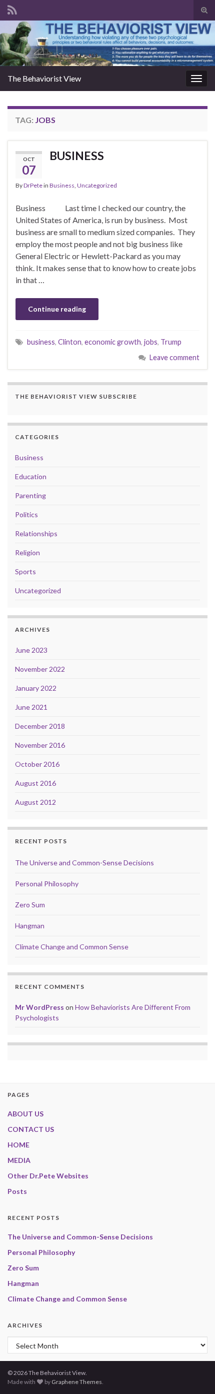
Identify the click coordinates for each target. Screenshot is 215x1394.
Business (62, 185)
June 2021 (31, 707)
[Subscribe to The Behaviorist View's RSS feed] (12, 8)
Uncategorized (97, 185)
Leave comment (175, 357)
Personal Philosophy (46, 883)
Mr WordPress (39, 1007)
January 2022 (35, 688)
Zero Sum (30, 904)
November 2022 (40, 669)
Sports (25, 571)
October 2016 (37, 764)
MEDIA (19, 1160)
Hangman (29, 925)
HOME (19, 1144)
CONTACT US (31, 1129)
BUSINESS (77, 156)
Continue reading (57, 309)
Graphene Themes (77, 1381)
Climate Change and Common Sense (71, 946)
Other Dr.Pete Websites (48, 1175)
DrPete (33, 185)
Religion (27, 552)
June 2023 (31, 650)
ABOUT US (26, 1113)
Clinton (70, 342)
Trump (171, 342)
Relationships (36, 533)
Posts (17, 1191)
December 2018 (40, 726)
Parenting (30, 495)
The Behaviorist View (44, 78)
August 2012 (35, 802)
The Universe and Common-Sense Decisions (84, 862)
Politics (26, 514)
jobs (151, 342)
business (41, 342)
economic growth (112, 342)
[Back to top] (192, 1371)
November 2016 (40, 745)
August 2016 (35, 783)
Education (30, 476)
